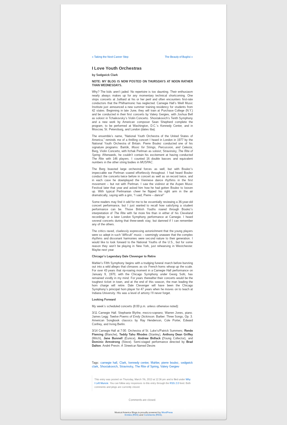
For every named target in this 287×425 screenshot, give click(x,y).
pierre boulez (169, 362)
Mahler (155, 362)
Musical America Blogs (143, 25)
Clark (123, 362)
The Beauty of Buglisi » (179, 56)
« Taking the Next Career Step (110, 56)
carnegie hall (108, 362)
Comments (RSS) (153, 415)
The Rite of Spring (147, 366)
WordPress (167, 412)
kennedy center (138, 362)
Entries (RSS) (132, 415)
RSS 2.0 (174, 383)
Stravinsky (126, 366)
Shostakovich (109, 366)
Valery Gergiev (169, 366)
